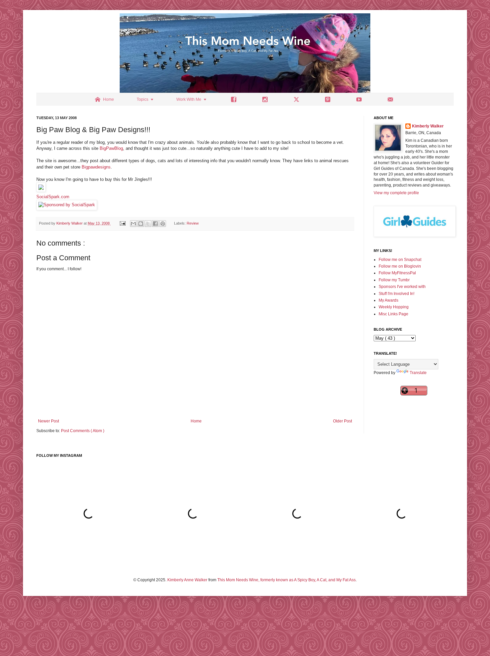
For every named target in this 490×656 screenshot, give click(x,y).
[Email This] (133, 223)
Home (196, 421)
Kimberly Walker (428, 126)
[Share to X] (148, 223)
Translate (418, 372)
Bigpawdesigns (96, 167)
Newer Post (48, 421)
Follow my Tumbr (394, 280)
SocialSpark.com (52, 196)
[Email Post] (122, 223)
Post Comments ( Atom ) (82, 430)
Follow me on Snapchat (400, 259)
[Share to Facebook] (155, 223)
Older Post (342, 421)
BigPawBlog (111, 148)
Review (193, 223)
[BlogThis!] (140, 223)
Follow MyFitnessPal (397, 273)
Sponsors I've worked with (402, 286)
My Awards (388, 300)
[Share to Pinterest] (162, 223)
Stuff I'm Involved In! (396, 293)
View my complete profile (396, 193)
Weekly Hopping (394, 307)
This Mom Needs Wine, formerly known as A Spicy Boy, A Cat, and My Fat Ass (286, 580)
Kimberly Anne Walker (187, 580)
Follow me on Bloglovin (400, 266)
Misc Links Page (393, 314)
